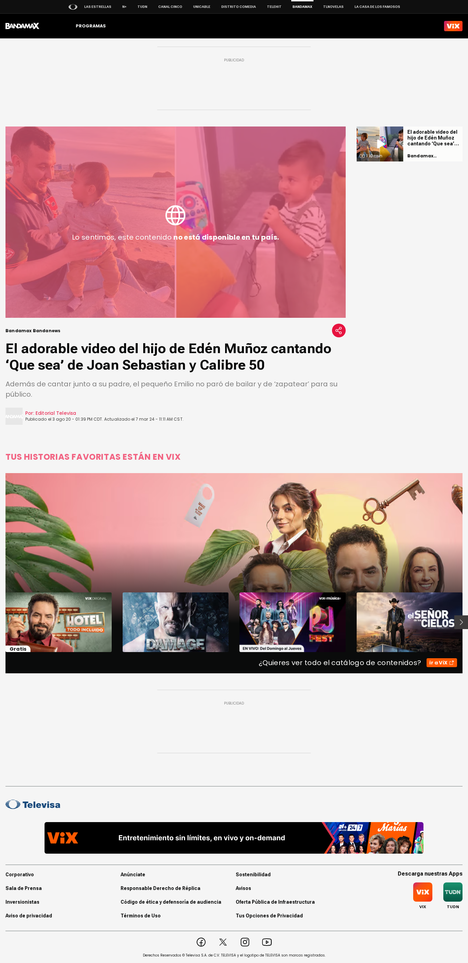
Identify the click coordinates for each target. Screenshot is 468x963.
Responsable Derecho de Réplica (160, 888)
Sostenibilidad (253, 874)
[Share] (339, 330)
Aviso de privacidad (28, 915)
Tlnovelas (333, 7)
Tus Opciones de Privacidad (269, 915)
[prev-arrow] (1, 622)
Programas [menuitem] (91, 26)
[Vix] (453, 26)
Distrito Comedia (238, 7)
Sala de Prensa (23, 888)
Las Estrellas (97, 7)
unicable (201, 7)
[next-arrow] (461, 622)
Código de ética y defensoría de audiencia (171, 902)
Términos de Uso (141, 915)
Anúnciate (133, 874)
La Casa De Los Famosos (377, 7)
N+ (124, 7)
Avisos (243, 888)
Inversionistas (22, 902)
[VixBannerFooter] (234, 838)
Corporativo (19, 874)
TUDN (142, 7)
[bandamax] (22, 26)
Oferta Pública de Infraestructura (275, 902)
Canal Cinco (170, 7)
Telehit (274, 7)
